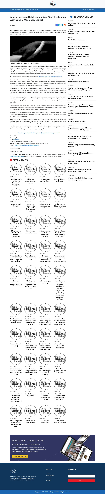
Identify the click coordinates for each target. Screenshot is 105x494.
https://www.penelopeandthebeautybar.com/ (27, 145)
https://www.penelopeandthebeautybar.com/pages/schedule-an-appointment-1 (39, 133)
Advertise (49, 478)
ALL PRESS (28, 10)
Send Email (16, 139)
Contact (48, 480)
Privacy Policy (50, 475)
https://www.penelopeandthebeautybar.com (50, 76)
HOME (12, 10)
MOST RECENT (19, 10)
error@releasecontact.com (17, 156)
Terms (48, 473)
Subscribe (81, 481)
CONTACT (35, 10)
